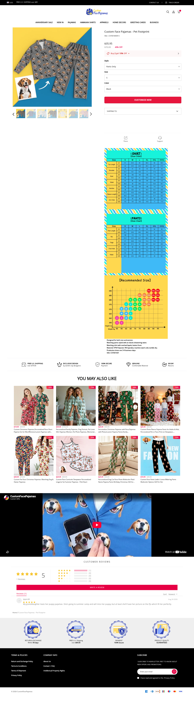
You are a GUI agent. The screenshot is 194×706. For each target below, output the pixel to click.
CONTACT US (154, 2)
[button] (19, 67)
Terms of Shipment (18, 670)
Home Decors (119, 22)
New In (60, 22)
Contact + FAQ (49, 665)
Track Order (174, 2)
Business (154, 22)
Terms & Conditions (19, 665)
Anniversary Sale (44, 22)
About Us (47, 661)
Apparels (104, 22)
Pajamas (72, 22)
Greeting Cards (138, 22)
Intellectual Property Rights (54, 670)
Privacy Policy (16, 675)
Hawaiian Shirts (88, 22)
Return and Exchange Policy (22, 661)
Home (15, 612)
